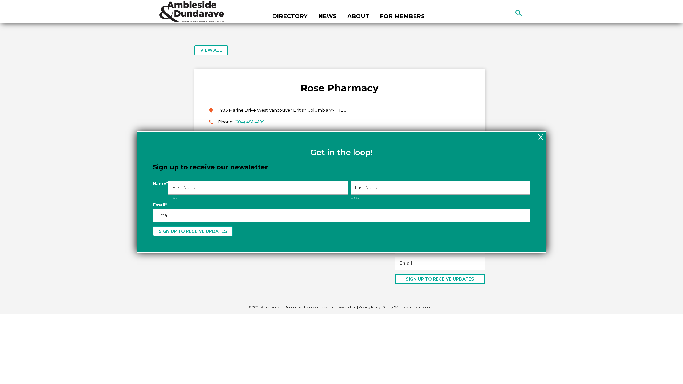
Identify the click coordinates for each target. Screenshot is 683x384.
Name (160, 183)
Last (355, 197)
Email (160, 204)
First (172, 197)
